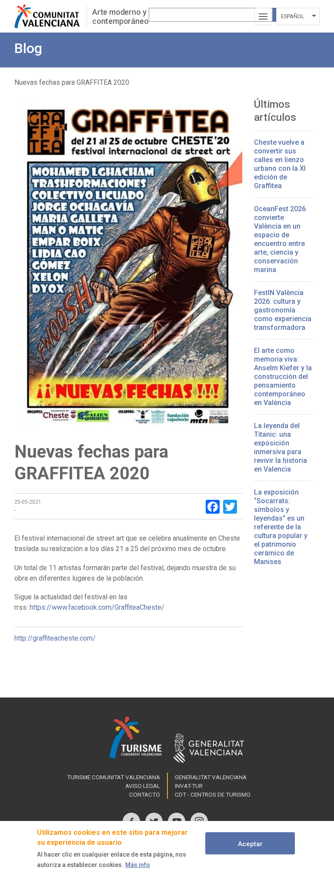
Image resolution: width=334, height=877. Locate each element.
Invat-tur (189, 785)
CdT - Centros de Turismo (212, 794)
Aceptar (250, 844)
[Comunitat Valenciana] (50, 16)
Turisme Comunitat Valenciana (113, 777)
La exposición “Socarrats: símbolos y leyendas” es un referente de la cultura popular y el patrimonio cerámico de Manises (280, 527)
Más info (137, 864)
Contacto (144, 794)
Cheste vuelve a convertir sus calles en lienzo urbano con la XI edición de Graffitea (280, 164)
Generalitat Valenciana (211, 777)
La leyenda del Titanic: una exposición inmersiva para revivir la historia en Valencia (280, 447)
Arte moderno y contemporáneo (120, 16)
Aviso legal (142, 785)
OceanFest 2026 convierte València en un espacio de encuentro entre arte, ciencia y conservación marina (280, 239)
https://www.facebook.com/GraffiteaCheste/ (97, 607)
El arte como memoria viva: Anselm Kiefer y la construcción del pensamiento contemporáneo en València (283, 376)
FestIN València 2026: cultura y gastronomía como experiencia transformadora (282, 310)
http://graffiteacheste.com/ (55, 638)
